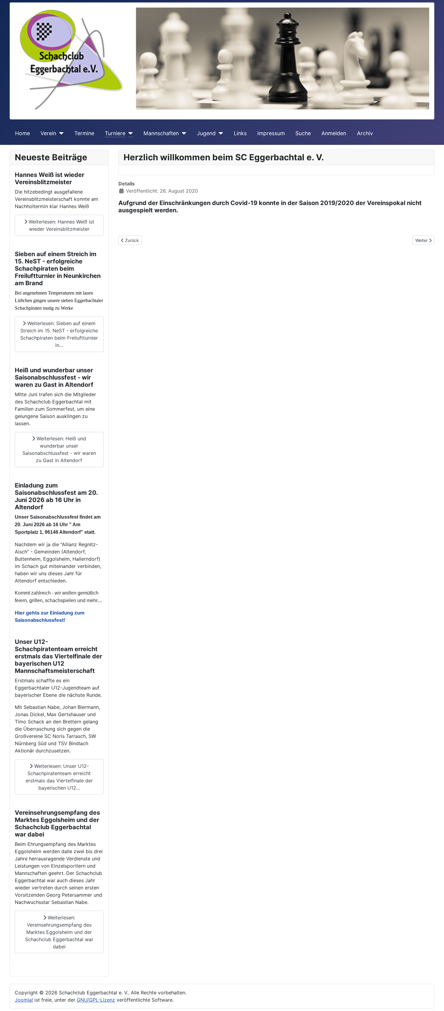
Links (240, 133)
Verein (48, 133)
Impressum (271, 133)
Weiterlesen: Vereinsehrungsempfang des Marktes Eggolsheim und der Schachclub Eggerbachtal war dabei (59, 932)
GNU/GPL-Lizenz (96, 1000)
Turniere (115, 133)
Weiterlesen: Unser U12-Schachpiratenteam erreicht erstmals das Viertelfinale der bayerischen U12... (59, 777)
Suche (303, 133)
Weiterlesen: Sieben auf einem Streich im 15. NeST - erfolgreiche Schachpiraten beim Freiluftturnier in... (59, 334)
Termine (84, 133)
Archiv (365, 133)
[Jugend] (219, 133)
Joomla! (24, 1000)
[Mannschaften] (182, 133)
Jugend (206, 133)
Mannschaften (161, 133)
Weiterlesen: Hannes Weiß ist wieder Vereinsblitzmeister (60, 225)
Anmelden (333, 133)
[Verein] (60, 133)
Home (22, 133)
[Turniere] (129, 133)
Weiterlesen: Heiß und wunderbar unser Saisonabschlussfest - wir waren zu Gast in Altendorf (59, 449)
